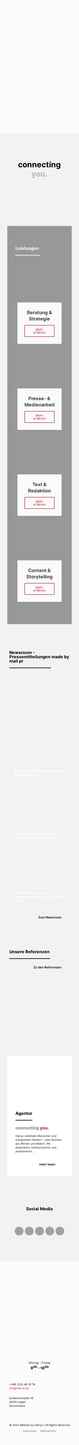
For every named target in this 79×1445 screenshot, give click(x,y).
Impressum (30, 1430)
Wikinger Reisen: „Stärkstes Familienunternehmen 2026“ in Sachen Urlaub (39, 896)
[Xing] (49, 1231)
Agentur (23, 1113)
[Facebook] (19, 1231)
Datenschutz (48, 1430)
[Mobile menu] (73, 6)
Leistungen (27, 248)
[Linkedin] (60, 1231)
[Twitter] (39, 1231)
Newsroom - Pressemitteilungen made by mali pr (39, 657)
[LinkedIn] (48, 1339)
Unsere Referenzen (29, 951)
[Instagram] (29, 1231)
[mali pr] (41, 6)
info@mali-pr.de (19, 1388)
